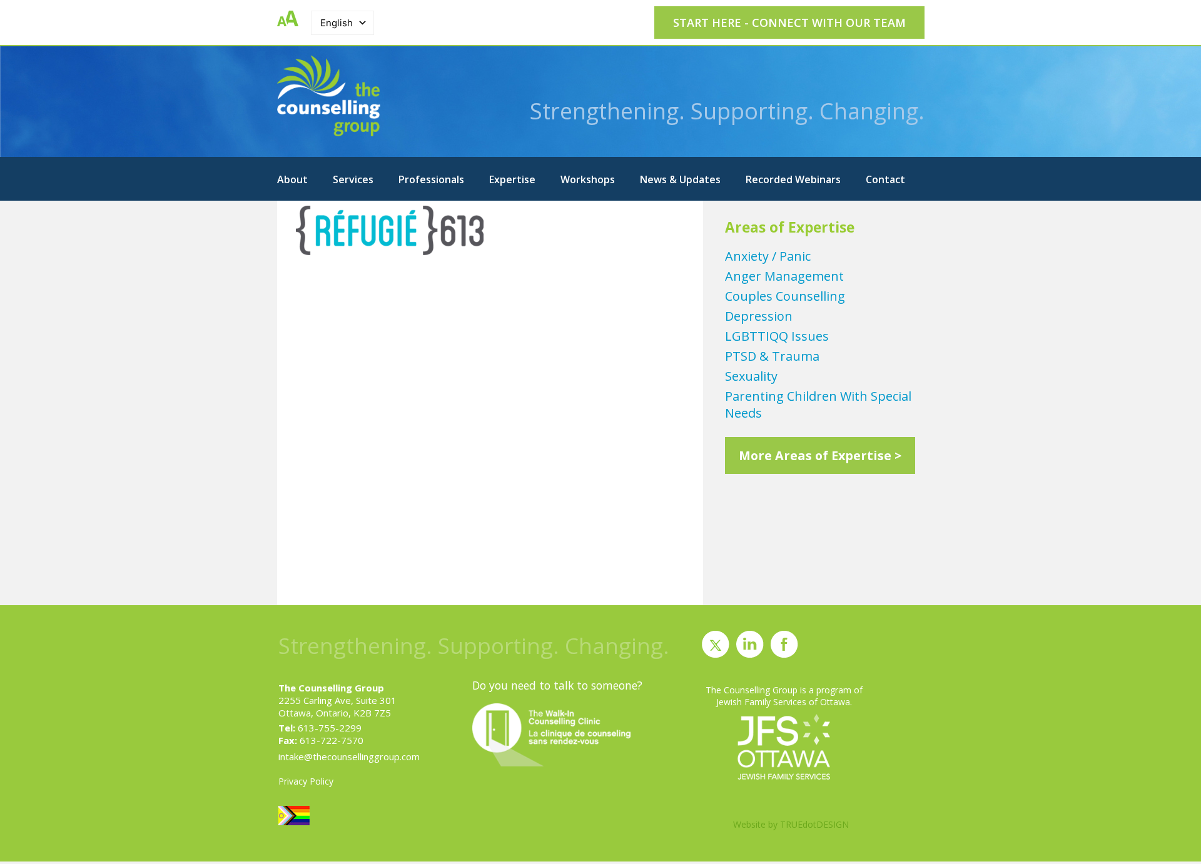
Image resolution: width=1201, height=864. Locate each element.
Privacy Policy (305, 781)
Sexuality (751, 376)
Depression (759, 316)
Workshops (587, 179)
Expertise (512, 179)
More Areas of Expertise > (820, 455)
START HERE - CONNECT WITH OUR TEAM (789, 22)
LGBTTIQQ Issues (777, 336)
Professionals (431, 179)
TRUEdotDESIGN (814, 824)
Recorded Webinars (793, 179)
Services (353, 179)
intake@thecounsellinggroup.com (349, 756)
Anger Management (784, 276)
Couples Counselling (785, 296)
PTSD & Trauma (772, 356)
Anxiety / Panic (768, 256)
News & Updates (680, 179)
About (292, 179)
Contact (885, 179)
